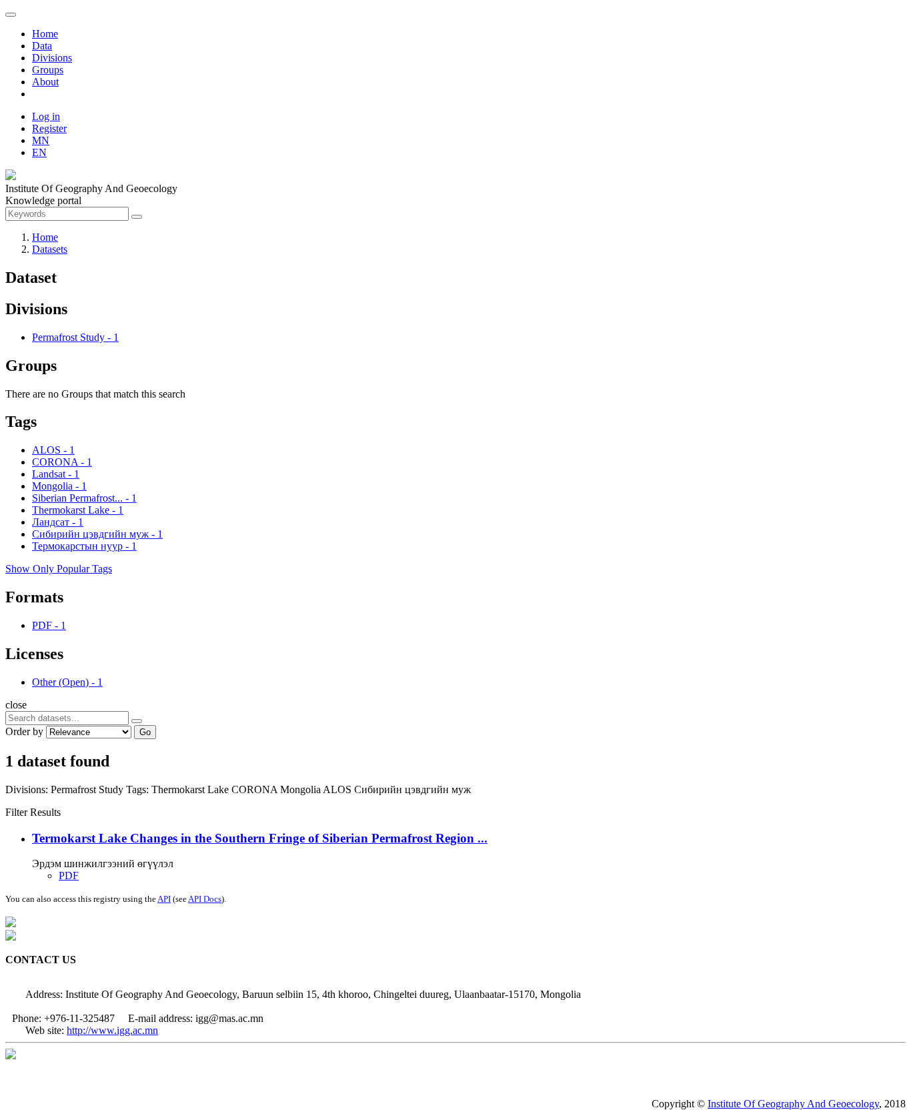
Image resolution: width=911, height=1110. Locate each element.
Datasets (49, 249)
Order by (24, 731)
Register (49, 128)
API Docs (204, 899)
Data (42, 45)
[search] (136, 721)
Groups (47, 69)
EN (39, 152)
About (45, 81)
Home (45, 33)
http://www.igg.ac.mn (112, 1030)
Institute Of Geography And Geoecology (793, 1103)
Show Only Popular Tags (58, 568)
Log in (46, 116)
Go (145, 732)
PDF (69, 875)
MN (40, 140)
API (164, 899)
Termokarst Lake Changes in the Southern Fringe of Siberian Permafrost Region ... (260, 838)
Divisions (52, 57)
